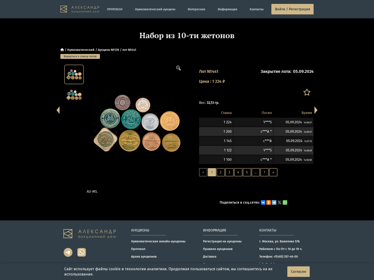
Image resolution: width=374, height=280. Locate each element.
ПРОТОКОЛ (115, 9)
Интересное (196, 9)
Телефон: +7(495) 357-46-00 (278, 256)
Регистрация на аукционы (222, 241)
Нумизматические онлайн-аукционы (158, 241)
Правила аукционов (218, 249)
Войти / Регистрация (292, 9)
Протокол (138, 249)
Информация (227, 9)
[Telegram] (274, 202)
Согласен (298, 271)
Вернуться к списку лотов (80, 56)
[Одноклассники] (268, 202)
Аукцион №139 (108, 50)
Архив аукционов (144, 256)
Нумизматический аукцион (155, 9)
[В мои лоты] (306, 92)
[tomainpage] (79, 9)
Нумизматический (80, 50)
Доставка (209, 256)
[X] (279, 202)
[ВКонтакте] (263, 202)
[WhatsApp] (285, 202)
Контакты (257, 9)
